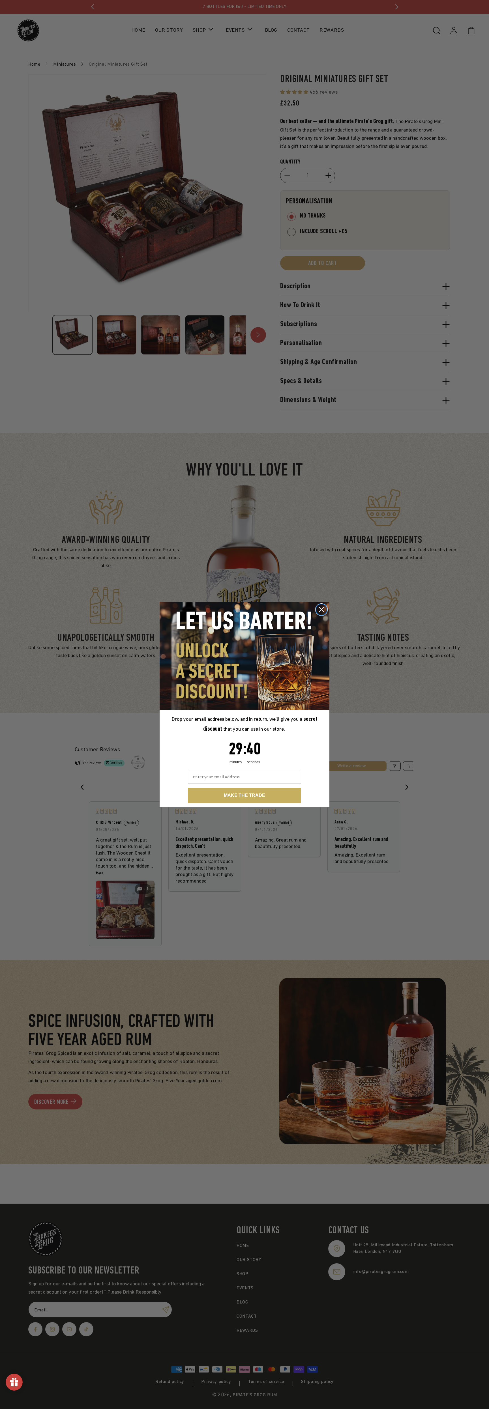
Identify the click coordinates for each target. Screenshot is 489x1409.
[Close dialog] (321, 609)
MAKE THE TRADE (244, 795)
